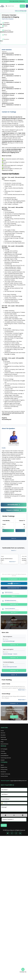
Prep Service (16, 581)
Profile (3, 448)
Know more (13, 623)
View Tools (13, 610)
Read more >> (21, 560)
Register (22, 6)
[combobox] (2, 801)
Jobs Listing (3, 751)
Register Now (4, 765)
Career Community (5, 772)
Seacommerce (4, 742)
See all (12, 536)
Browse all (12, 701)
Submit (3, 823)
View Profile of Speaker (8, 19)
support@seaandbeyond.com (18, 779)
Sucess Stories (4, 774)
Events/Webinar (4, 754)
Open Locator (13, 602)
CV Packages (4, 747)
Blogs (2, 740)
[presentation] (3, 526)
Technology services (6, 756)
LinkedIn (3, 758)
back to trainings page (21, 10)
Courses (3, 749)
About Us (3, 731)
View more (13, 643)
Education (3, 733)
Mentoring (3, 735)
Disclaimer (3, 770)
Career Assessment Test (13, 586)
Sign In (2, 763)
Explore (13, 594)
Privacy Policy (4, 768)
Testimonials (4, 737)
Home (2, 729)
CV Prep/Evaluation (13, 577)
